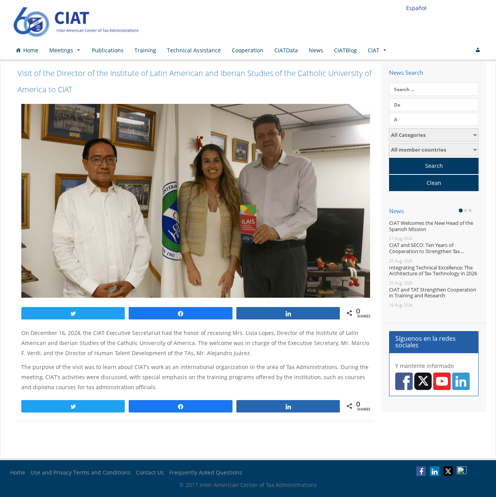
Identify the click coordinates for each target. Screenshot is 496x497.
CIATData (286, 50)
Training (145, 50)
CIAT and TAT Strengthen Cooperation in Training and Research (432, 292)
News (316, 50)
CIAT (373, 50)
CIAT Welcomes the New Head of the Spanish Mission (431, 226)
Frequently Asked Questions (205, 472)
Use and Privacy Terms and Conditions (81, 472)
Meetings (61, 50)
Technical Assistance (194, 50)
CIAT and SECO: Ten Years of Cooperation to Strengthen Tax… (426, 248)
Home (30, 50)
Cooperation (248, 50)
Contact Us (150, 472)
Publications (108, 50)
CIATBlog (345, 50)
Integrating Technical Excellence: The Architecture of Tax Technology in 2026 (433, 270)
